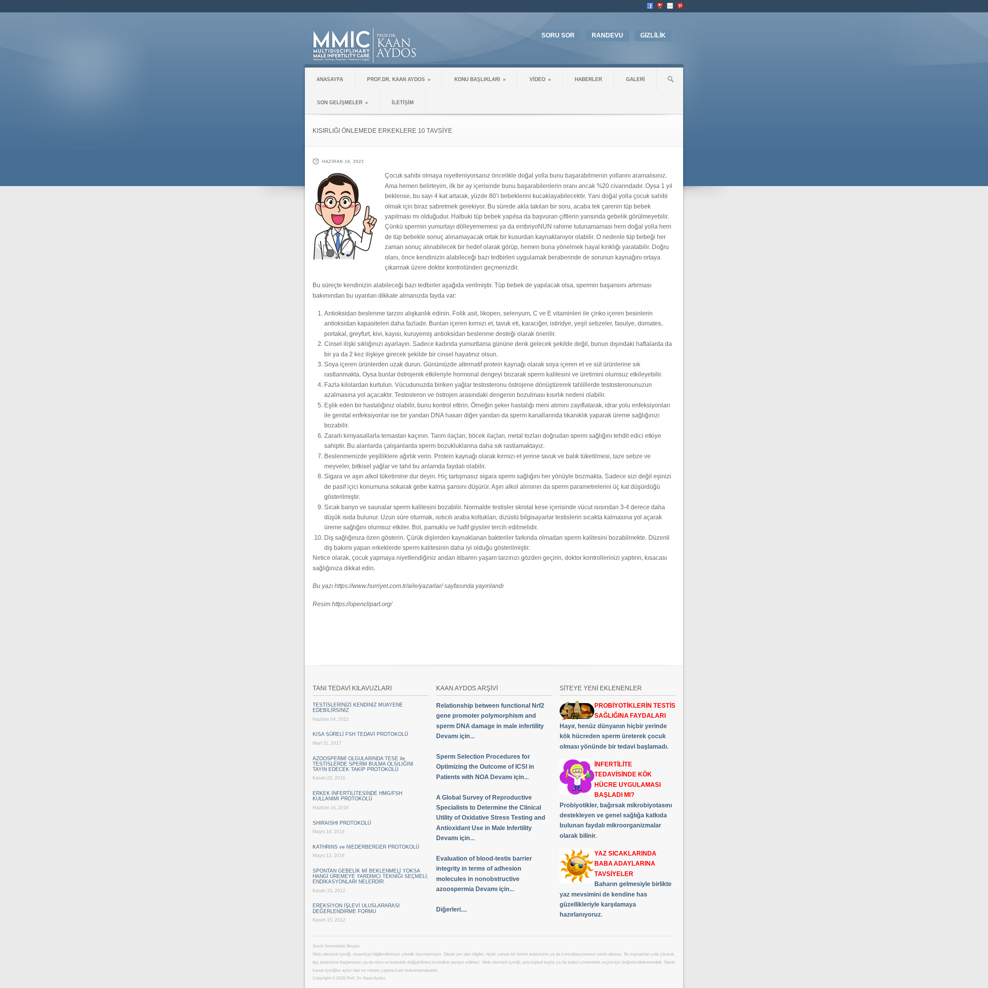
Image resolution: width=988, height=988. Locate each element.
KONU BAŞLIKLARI (480, 79)
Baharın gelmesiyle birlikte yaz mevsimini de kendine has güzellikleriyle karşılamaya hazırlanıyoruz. (616, 884)
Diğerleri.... (451, 909)
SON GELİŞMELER (342, 102)
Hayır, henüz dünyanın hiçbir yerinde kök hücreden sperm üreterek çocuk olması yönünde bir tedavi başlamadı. (617, 726)
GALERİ (635, 79)
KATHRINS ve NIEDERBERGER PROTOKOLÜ (366, 847)
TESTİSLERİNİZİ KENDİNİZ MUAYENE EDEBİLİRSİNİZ (358, 707)
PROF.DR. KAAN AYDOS (398, 79)
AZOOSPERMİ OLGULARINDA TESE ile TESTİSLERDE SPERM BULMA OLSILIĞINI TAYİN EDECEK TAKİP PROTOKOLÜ (363, 764)
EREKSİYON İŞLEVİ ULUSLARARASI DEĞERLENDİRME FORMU (356, 908)
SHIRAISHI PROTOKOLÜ (342, 823)
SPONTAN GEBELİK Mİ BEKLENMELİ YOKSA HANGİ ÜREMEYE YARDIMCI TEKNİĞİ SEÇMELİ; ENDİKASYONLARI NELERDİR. (370, 876)
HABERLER (588, 79)
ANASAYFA (329, 79)
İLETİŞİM (403, 102)
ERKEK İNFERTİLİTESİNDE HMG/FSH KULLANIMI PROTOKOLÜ (357, 796)
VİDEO (540, 79)
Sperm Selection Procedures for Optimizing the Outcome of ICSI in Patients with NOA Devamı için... (485, 766)
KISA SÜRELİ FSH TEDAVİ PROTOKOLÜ (360, 734)
